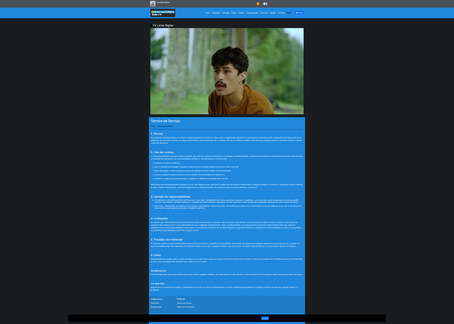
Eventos (264, 13)
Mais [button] (289, 13)
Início (207, 13)
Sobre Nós (155, 303)
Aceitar (265, 318)
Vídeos (241, 13)
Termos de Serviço (184, 303)
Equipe (273, 13)
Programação (252, 13)
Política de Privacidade (186, 307)
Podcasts (216, 13)
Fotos (233, 13)
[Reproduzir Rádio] (258, 4)
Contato (281, 13)
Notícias (225, 13)
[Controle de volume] (264, 4)
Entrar (300, 13)
